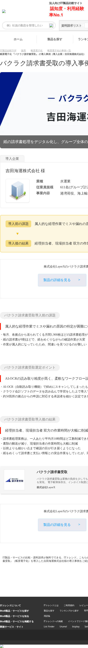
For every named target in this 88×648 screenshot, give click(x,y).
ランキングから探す (69, 610)
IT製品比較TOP (8, 50)
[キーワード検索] (51, 25)
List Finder (49, 626)
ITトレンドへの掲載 (53, 621)
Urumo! (63, 626)
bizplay (75, 626)
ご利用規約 (69, 605)
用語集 (47, 615)
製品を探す (54, 39)
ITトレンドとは (51, 605)
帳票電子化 (37, 50)
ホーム (18, 39)
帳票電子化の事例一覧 (59, 50)
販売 (23, 50)
